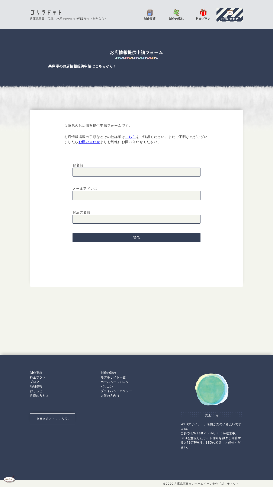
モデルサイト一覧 (113, 377)
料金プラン (38, 377)
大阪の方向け (110, 395)
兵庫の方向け (39, 395)
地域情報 (36, 386)
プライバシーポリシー (116, 391)
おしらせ (36, 391)
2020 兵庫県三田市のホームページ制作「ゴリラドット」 (204, 483)
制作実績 (36, 372)
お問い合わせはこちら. (52, 419)
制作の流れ (108, 372)
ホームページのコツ (115, 382)
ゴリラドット (46, 12)
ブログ (34, 382)
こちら (130, 137)
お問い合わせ (89, 142)
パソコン (107, 386)
